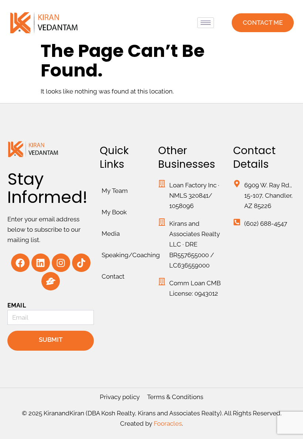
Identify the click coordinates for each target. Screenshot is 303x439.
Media (111, 233)
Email (16, 305)
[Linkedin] (40, 262)
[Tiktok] (81, 262)
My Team (115, 190)
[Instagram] (61, 262)
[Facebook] (20, 262)
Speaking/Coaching (128, 255)
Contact (113, 276)
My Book (114, 212)
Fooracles (168, 423)
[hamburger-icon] (205, 22)
